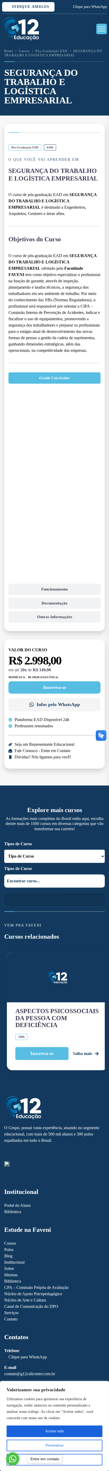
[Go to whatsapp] (12, 1458)
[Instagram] (16, 1152)
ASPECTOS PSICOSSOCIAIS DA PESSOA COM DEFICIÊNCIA (57, 1018)
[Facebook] (6, 1152)
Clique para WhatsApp (90, 7)
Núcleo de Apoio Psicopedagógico (33, 1294)
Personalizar (55, 1445)
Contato (10, 1319)
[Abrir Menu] (101, 29)
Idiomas (10, 1275)
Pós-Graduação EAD (51, 51)
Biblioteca (12, 1211)
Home (8, 51)
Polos (8, 1249)
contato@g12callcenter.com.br (29, 1374)
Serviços (11, 1312)
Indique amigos (30, 7)
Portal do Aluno (17, 1205)
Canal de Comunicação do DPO (31, 1306)
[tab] (54, 378)
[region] (54, 1426)
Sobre (9, 1268)
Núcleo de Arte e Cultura (25, 1300)
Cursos (24, 51)
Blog (8, 1256)
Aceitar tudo (54, 1431)
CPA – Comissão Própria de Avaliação (36, 1287)
